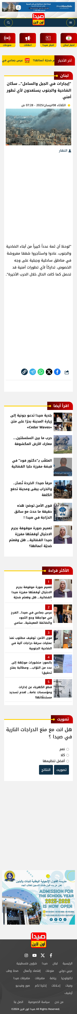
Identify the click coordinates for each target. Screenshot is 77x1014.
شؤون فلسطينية (26, 963)
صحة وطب (12, 971)
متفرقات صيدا (21, 978)
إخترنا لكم (41, 985)
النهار (63, 150)
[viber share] (32, 372)
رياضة (53, 978)
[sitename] (38, 940)
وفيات (68, 985)
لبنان (55, 963)
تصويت (61, 770)
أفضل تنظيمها (54, 761)
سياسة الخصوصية (39, 1002)
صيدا (45, 963)
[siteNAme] (38, 19)
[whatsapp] (24, 372)
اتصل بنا (18, 1002)
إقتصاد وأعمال (32, 971)
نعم (62, 749)
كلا (63, 755)
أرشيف (68, 993)
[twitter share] (49, 372)
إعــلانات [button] (56, 985)
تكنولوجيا (66, 978)
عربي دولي (65, 971)
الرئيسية (67, 963)
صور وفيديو (23, 985)
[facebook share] (57, 372)
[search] (8, 22)
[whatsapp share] (41, 372)
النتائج (46, 770)
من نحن (59, 1002)
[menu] (70, 22)
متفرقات (40, 978)
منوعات (50, 971)
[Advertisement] (38, 196)
